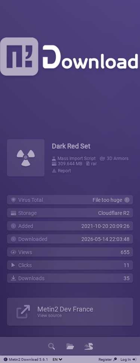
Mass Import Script (76, 158)
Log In (126, 359)
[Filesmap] (89, 346)
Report (64, 170)
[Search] (51, 346)
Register (105, 359)
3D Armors (117, 158)
